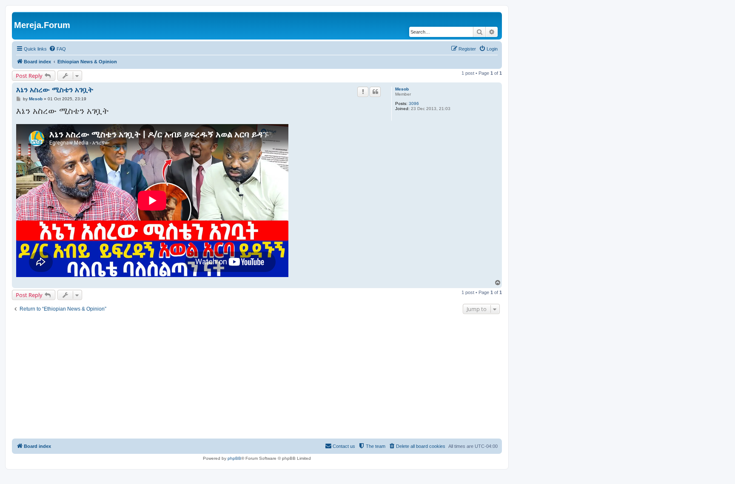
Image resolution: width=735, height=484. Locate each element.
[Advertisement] (257, 377)
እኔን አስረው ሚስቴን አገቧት (54, 90)
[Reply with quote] (375, 92)
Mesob (402, 89)
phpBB (234, 458)
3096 (414, 103)
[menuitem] (57, 49)
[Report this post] (362, 92)
